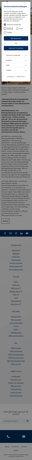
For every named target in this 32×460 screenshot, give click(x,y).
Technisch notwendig (14, 24)
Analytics (10, 28)
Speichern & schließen (16, 48)
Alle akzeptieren (16, 38)
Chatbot (9, 32)
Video (21, 28)
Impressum (10, 84)
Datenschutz (21, 84)
